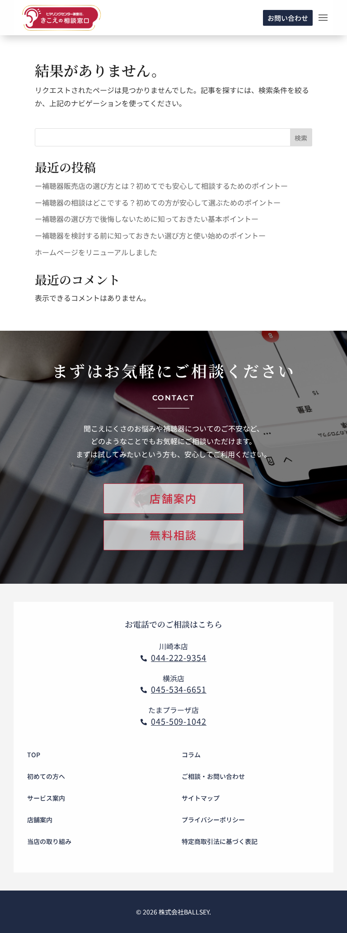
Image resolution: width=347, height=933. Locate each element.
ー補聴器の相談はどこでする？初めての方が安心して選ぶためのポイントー (158, 202)
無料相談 (173, 535)
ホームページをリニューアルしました (96, 252)
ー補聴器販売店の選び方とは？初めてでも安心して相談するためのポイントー (161, 185)
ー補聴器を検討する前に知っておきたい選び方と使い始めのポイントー (150, 235)
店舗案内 (173, 498)
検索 (301, 137)
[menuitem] (94, 754)
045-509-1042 (178, 721)
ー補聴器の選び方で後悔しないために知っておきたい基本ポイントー (146, 218)
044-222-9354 (178, 657)
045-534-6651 (178, 689)
